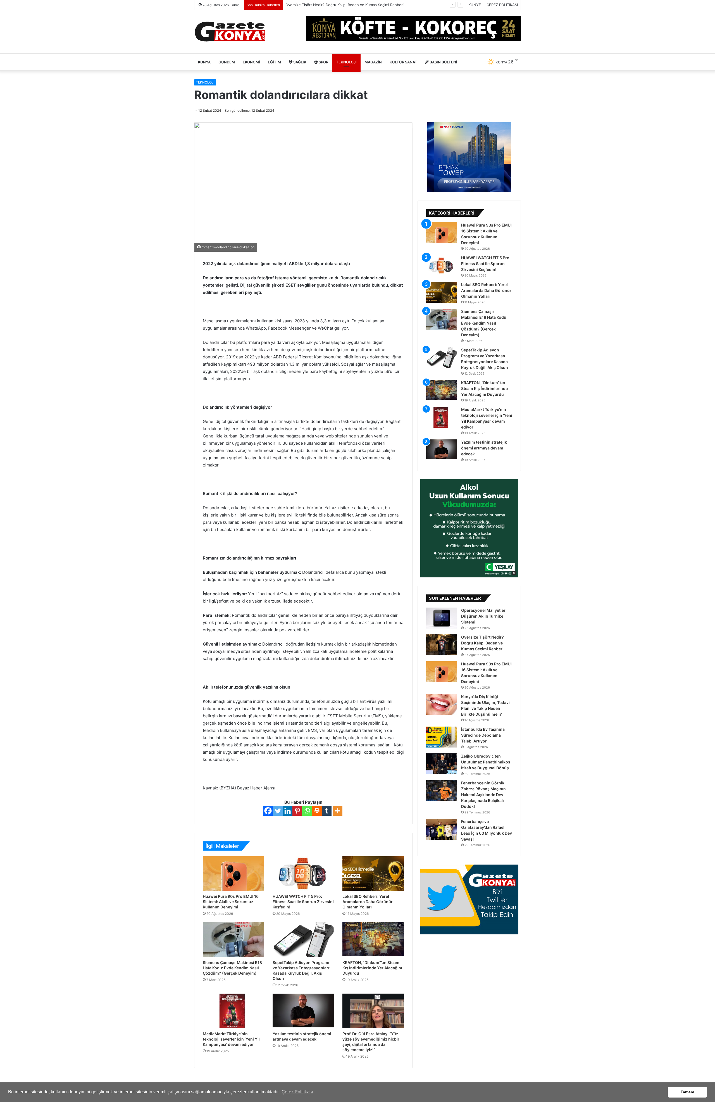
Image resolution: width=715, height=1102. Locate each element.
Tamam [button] (687, 1092)
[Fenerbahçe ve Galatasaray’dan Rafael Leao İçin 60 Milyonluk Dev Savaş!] (441, 829)
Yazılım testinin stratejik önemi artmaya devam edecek (484, 448)
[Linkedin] (287, 811)
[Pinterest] (297, 811)
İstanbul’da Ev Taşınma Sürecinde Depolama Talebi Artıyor (483, 735)
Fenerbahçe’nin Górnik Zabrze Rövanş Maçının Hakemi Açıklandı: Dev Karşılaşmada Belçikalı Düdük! (483, 794)
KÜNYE (474, 5)
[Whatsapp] (307, 811)
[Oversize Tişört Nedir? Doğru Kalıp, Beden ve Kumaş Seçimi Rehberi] (441, 644)
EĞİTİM (274, 62)
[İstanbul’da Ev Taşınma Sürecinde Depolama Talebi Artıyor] (441, 737)
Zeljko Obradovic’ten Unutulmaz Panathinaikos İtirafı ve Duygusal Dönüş (485, 762)
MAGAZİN (373, 62)
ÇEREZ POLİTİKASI (502, 5)
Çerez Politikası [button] (297, 1091)
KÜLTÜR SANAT (403, 62)
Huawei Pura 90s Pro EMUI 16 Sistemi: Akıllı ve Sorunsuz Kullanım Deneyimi (350, 5)
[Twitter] (278, 811)
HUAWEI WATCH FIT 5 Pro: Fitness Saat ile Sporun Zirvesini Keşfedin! (303, 901)
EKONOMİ (251, 62)
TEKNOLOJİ (346, 62)
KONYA (204, 62)
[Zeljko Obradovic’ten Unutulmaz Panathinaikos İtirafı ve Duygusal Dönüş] (441, 763)
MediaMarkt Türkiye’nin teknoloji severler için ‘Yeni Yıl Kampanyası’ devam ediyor (231, 1039)
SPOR (323, 62)
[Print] (317, 811)
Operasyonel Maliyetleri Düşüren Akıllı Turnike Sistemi (484, 616)
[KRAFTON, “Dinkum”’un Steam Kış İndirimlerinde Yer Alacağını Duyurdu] (373, 939)
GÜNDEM (226, 62)
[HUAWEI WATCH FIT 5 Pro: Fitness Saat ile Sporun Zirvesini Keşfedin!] (303, 873)
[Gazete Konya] (229, 31)
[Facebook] (268, 811)
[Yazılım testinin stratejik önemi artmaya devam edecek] (303, 1011)
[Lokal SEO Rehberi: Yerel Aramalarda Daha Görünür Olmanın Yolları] (373, 873)
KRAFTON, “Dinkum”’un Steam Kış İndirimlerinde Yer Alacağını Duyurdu (372, 967)
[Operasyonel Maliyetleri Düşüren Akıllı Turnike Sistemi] (441, 618)
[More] (338, 811)
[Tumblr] (327, 811)
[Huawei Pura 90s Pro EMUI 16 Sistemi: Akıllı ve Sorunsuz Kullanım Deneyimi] (233, 873)
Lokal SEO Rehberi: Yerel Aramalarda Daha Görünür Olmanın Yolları (367, 901)
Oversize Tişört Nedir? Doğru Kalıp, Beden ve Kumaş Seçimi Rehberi (482, 643)
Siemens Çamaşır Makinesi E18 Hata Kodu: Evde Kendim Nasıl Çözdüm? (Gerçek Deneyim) (232, 967)
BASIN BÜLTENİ (443, 62)
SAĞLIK (299, 62)
